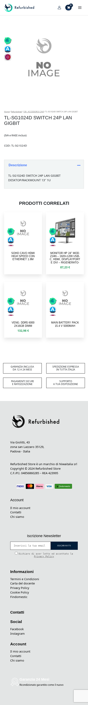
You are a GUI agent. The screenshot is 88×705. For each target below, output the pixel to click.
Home (7, 111)
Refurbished (16, 111)
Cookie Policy (19, 592)
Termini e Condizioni (24, 579)
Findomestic (18, 597)
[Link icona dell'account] (59, 7)
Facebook (17, 629)
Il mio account (20, 508)
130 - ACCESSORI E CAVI (33, 111)
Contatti (15, 512)
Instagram (17, 633)
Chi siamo (17, 517)
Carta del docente (22, 583)
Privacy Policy (44, 556)
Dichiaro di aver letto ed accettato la (46, 555)
